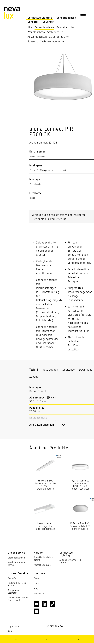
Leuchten (48, 21)
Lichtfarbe (35, 193)
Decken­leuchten (44, 27)
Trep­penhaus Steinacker (14, 591)
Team (36, 578)
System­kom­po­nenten (52, 41)
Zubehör (34, 376)
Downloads (85, 369)
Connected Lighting (40, 17)
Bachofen (12, 578)
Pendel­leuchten (65, 27)
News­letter (39, 593)
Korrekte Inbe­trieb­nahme (43, 558)
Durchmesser (37, 151)
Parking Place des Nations (17, 584)
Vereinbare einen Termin (16, 563)
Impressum (13, 626)
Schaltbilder (68, 369)
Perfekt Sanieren (42, 565)
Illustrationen (50, 369)
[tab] (34, 369)
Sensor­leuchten (66, 17)
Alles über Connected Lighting (70, 561)
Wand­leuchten (36, 32)
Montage (34, 179)
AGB (10, 631)
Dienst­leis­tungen (16, 557)
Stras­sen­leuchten (59, 36)
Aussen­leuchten (37, 36)
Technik (34, 369)
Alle (30, 27)
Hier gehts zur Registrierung (49, 218)
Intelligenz (35, 165)
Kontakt (37, 583)
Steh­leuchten (55, 32)
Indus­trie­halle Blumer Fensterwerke (18, 598)
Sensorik (33, 21)
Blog (36, 588)
